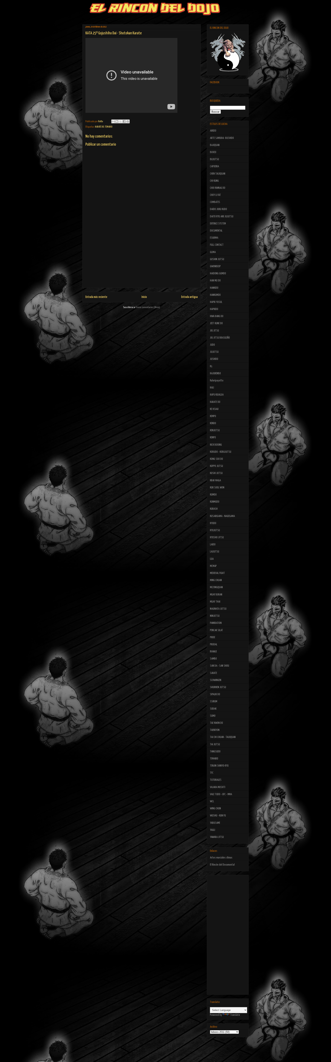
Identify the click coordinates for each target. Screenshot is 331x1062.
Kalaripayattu (216, 380)
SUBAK (213, 708)
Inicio (144, 297)
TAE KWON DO (216, 722)
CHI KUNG (214, 180)
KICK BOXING (216, 444)
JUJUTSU (214, 351)
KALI (212, 387)
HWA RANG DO (216, 316)
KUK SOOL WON (217, 487)
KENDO (213, 423)
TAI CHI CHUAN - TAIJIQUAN (223, 737)
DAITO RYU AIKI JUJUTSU (221, 216)
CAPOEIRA (214, 166)
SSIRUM (213, 701)
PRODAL (213, 644)
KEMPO (213, 416)
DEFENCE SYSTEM (218, 223)
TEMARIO (108, 127)
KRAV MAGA (215, 480)
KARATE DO (99, 127)
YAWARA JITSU (217, 837)
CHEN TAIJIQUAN (217, 173)
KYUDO (213, 523)
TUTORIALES (215, 779)
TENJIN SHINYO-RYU (219, 765)
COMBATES (215, 202)
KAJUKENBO (215, 373)
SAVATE (213, 673)
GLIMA (213, 252)
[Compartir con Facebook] (124, 121)
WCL (212, 801)
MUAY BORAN (216, 594)
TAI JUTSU (215, 744)
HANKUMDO (215, 295)
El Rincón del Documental (222, 864)
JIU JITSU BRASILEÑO (220, 337)
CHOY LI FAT (215, 195)
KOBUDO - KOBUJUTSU (220, 451)
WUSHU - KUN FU (218, 815)
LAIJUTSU (214, 551)
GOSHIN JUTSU (217, 259)
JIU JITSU (214, 330)
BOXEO (213, 152)
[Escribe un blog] (117, 121)
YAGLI (212, 830)
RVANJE (213, 651)
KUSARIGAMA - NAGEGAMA (222, 516)
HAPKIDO (214, 309)
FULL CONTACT (217, 244)
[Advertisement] (141, 261)
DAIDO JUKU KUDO (218, 209)
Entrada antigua (189, 297)
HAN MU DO (215, 280)
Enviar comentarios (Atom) (148, 307)
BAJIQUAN (215, 145)
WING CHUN (215, 808)
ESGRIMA (214, 237)
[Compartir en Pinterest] (128, 121)
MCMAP (213, 566)
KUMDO (213, 494)
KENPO (213, 437)
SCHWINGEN (215, 680)
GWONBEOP (215, 266)
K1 (211, 366)
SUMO (212, 715)
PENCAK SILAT (216, 630)
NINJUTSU (215, 615)
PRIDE (212, 637)
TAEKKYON (215, 730)
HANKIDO (214, 287)
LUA (212, 558)
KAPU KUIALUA (217, 394)
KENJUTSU (215, 430)
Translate (235, 1014)
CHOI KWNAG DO (217, 187)
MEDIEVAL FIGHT (217, 573)
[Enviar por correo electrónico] (113, 121)
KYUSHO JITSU (217, 537)
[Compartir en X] (120, 121)
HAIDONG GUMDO (218, 273)
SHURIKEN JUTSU (218, 687)
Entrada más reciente (96, 297)
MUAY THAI (215, 601)
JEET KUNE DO (216, 323)
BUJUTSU (214, 159)
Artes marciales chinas (221, 857)
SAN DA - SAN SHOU (219, 665)
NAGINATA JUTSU (218, 608)
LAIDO (212, 544)
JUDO (212, 344)
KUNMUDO (214, 501)
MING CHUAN (216, 580)
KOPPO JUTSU (216, 466)
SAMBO (213, 658)
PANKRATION (216, 623)
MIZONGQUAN (216, 587)
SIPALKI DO (215, 694)
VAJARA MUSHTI (217, 787)
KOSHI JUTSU (216, 473)
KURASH (214, 508)
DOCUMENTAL (216, 230)
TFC (211, 772)
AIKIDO (213, 130)
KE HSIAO (214, 409)
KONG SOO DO (216, 459)
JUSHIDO (214, 359)
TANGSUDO (215, 751)
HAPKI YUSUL (216, 302)
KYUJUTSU (215, 530)
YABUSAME (215, 822)
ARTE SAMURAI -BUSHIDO (222, 138)
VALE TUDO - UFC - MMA (221, 794)
